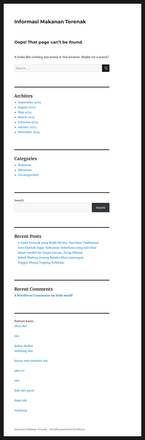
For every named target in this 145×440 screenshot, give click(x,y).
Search (19, 200)
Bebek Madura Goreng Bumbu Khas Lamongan (51, 257)
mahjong (20, 410)
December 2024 (29, 132)
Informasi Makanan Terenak (50, 22)
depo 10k (20, 400)
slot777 (19, 370)
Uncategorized (28, 175)
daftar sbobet (23, 346)
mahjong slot (23, 351)
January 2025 (27, 127)
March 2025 (26, 117)
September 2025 (29, 102)
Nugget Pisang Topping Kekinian (41, 262)
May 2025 (25, 112)
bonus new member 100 (31, 360)
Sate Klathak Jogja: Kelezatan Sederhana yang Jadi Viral (57, 247)
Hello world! (64, 295)
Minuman (25, 170)
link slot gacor (24, 390)
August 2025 (27, 107)
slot (17, 336)
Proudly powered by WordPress (67, 429)
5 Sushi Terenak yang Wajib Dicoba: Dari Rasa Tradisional (58, 242)
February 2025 (28, 122)
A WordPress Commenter (32, 295)
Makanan (24, 165)
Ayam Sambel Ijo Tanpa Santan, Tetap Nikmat (50, 252)
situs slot (20, 326)
